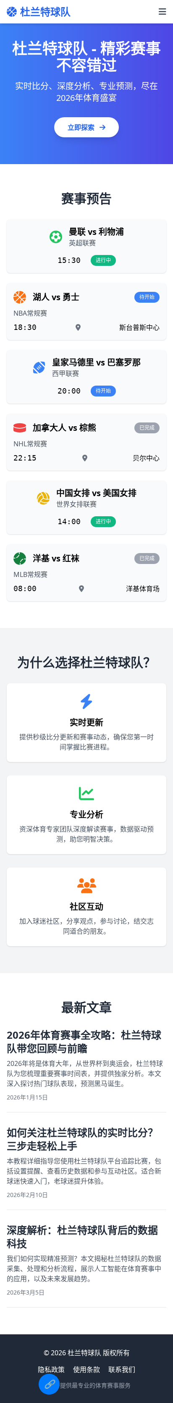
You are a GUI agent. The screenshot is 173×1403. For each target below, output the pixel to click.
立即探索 (82, 127)
